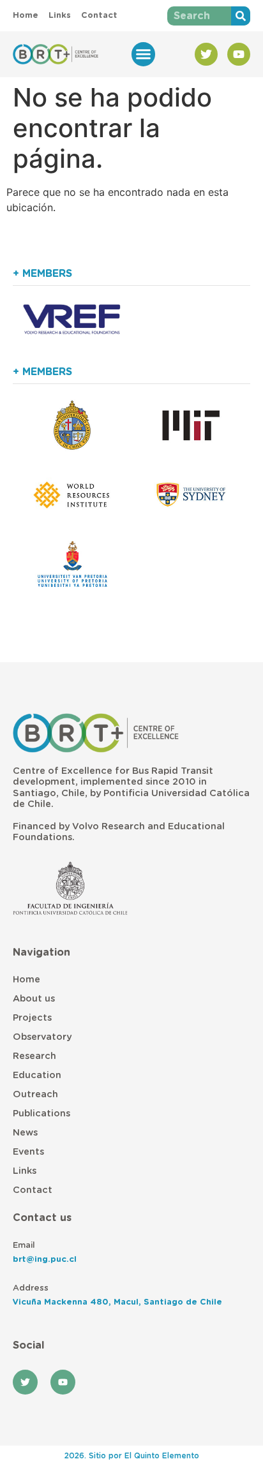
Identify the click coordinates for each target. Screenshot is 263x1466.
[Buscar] (240, 16)
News (25, 1132)
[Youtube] (238, 54)
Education (37, 1075)
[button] (144, 54)
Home (26, 979)
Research (34, 1056)
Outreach (35, 1094)
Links (24, 1171)
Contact (32, 1190)
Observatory (42, 1037)
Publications (41, 1113)
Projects (32, 1018)
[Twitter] (206, 54)
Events (28, 1152)
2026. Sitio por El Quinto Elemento (131, 1456)
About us (34, 998)
